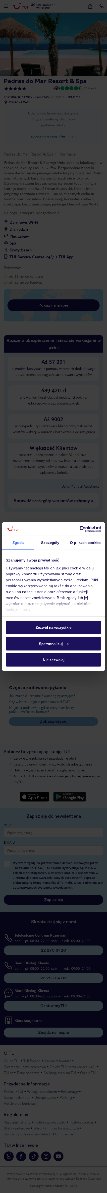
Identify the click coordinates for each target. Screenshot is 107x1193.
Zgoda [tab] (18, 542)
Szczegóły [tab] (50, 542)
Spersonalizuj (51, 643)
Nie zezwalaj (53, 660)
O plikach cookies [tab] (85, 542)
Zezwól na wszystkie (53, 627)
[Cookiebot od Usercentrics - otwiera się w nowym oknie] (79, 529)
